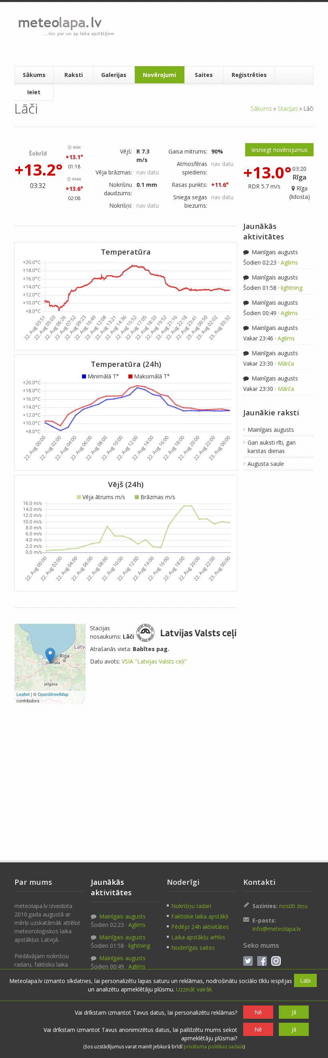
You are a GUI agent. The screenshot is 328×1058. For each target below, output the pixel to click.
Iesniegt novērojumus (279, 150)
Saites (204, 75)
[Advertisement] (215, 34)
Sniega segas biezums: (190, 201)
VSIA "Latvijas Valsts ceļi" (154, 661)
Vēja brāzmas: (114, 172)
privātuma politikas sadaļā (214, 1046)
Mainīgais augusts (274, 252)
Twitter (248, 961)
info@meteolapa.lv (276, 929)
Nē (258, 1012)
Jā (294, 1012)
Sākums (34, 75)
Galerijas (113, 75)
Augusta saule (266, 463)
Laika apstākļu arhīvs (198, 937)
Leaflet (23, 694)
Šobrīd (38, 153)
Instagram (276, 961)
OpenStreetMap (53, 694)
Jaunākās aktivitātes (263, 231)
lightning (291, 287)
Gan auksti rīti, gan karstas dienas (272, 447)
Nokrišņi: (120, 205)
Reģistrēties (249, 75)
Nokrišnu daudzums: (118, 189)
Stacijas (288, 108)
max (76, 179)
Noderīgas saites (193, 947)
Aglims (289, 262)
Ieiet (33, 92)
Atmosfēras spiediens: (192, 168)
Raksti (73, 75)
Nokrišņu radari (191, 906)
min (76, 147)
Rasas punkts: (189, 184)
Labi (305, 980)
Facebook (262, 961)
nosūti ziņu (293, 906)
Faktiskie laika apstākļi (199, 916)
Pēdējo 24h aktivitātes (200, 927)
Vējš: (126, 151)
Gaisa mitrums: (187, 151)
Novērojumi (159, 75)
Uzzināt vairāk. (194, 989)
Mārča (286, 363)
